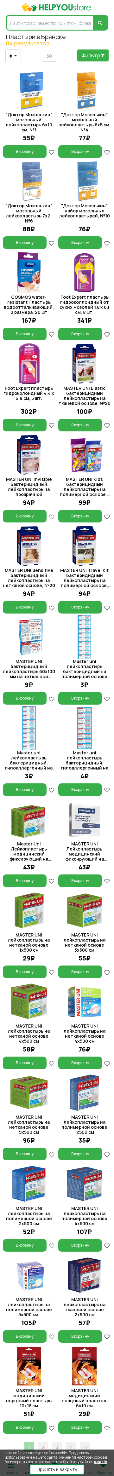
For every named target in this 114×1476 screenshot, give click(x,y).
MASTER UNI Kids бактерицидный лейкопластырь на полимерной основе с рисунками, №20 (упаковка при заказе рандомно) (84, 494)
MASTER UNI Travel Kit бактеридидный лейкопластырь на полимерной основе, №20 (84, 580)
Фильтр (91, 55)
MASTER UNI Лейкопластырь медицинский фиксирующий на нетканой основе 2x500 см (84, 856)
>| (85, 1447)
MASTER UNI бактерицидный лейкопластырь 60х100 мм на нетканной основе (29, 671)
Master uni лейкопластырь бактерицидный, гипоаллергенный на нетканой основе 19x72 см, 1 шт (29, 765)
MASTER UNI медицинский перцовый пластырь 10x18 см (29, 1398)
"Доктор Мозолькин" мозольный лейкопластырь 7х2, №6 (29, 213)
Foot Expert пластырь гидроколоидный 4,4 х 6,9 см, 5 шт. (28, 393)
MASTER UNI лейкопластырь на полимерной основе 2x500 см (29, 1215)
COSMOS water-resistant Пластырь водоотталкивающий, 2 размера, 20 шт (29, 304)
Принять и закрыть (57, 1469)
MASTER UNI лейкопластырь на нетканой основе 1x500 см (29, 942)
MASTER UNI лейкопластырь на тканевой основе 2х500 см (84, 1306)
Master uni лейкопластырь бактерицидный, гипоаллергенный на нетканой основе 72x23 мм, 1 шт (84, 765)
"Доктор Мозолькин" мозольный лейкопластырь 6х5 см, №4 (84, 122)
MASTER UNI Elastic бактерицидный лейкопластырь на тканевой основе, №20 (85, 395)
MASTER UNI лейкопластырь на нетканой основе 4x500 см (29, 1033)
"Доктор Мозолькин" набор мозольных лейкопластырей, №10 (84, 211)
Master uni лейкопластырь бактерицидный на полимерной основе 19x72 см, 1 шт (84, 671)
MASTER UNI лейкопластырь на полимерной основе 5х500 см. (29, 1306)
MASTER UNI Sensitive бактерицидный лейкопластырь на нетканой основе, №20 (29, 577)
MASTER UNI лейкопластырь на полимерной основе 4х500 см (84, 1215)
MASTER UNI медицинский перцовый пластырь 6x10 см (84, 1398)
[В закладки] (51, 152)
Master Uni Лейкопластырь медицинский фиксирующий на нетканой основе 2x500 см (28, 856)
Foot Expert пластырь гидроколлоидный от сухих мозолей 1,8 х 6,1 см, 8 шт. (84, 304)
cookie (100, 1461)
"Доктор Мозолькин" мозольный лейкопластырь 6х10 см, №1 (29, 122)
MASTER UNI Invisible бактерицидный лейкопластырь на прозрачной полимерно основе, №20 (29, 491)
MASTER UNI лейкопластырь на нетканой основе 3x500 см (84, 942)
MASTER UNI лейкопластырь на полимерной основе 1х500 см (84, 1124)
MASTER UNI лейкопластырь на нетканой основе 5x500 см (29, 1124)
